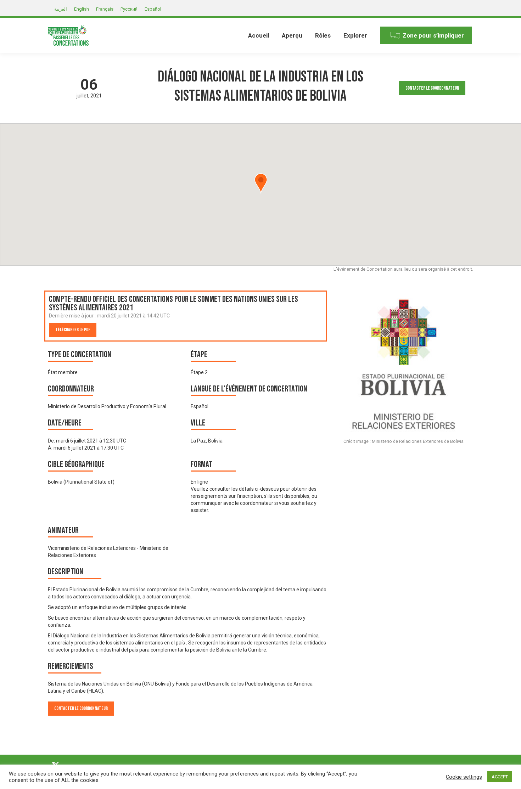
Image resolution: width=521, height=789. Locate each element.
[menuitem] (258, 35)
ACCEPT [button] (500, 776)
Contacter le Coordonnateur (432, 88)
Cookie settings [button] (464, 777)
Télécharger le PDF (72, 330)
